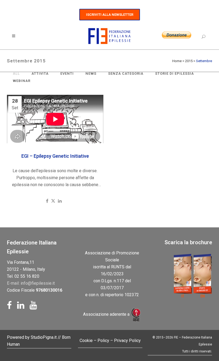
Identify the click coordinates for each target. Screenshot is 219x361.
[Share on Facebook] (47, 201)
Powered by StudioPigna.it (32, 337)
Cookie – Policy (94, 340)
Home (177, 61)
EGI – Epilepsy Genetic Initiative (55, 156)
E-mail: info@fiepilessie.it (31, 283)
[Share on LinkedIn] (60, 201)
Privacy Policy (127, 340)
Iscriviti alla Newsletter (109, 15)
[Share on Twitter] (53, 201)
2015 (189, 61)
